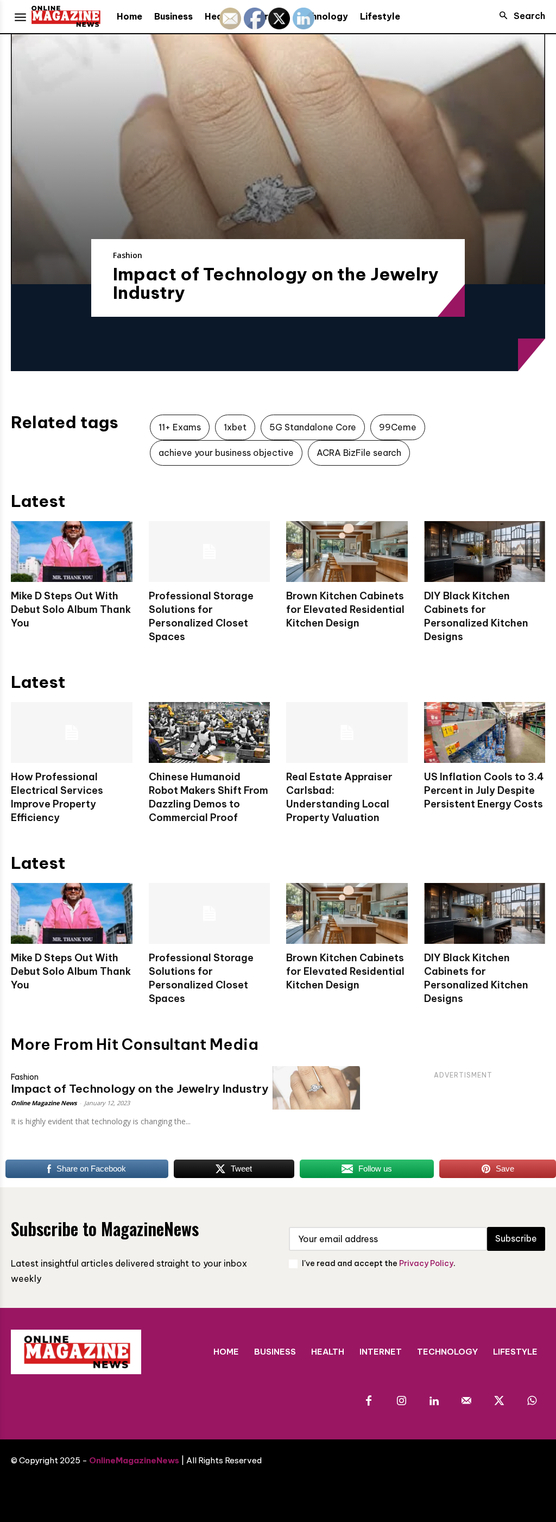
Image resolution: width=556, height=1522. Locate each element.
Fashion (127, 255)
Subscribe (516, 1238)
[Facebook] (368, 1401)
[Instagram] (401, 1401)
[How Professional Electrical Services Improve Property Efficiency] (71, 732)
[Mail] (466, 1401)
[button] (519, 15)
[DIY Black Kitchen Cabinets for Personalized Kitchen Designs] (485, 551)
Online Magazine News (44, 1103)
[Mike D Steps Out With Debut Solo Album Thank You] (71, 551)
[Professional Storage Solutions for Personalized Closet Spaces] (209, 551)
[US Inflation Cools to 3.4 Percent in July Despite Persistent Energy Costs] (485, 732)
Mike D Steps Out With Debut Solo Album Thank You (71, 609)
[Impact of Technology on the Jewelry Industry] (278, 159)
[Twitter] (499, 1401)
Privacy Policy (426, 1263)
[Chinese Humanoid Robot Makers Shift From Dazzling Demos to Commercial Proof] (209, 732)
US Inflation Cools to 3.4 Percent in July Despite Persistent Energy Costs (484, 790)
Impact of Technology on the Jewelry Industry (276, 283)
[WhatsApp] (531, 1401)
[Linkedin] (433, 1401)
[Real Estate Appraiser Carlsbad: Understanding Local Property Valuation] (347, 732)
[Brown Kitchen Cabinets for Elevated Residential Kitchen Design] (347, 551)
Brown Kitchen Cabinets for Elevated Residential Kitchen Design (345, 609)
